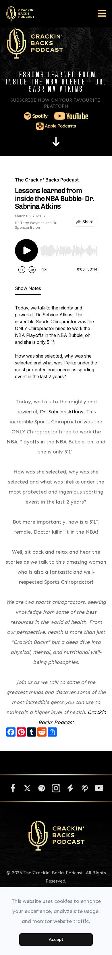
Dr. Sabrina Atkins (61, 412)
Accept (56, 939)
